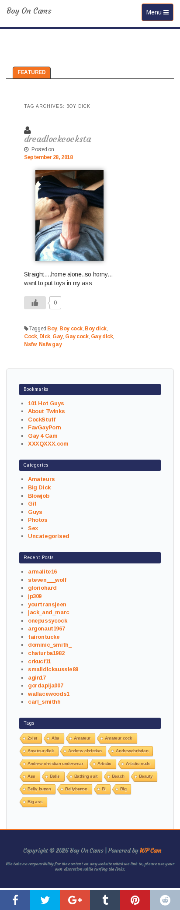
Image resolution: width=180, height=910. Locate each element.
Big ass (35, 801)
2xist (32, 738)
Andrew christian (84, 750)
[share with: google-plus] (75, 900)
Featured (31, 72)
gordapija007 (45, 685)
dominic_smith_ (49, 644)
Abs (55, 738)
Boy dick (96, 329)
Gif (32, 503)
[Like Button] (35, 302)
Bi (104, 788)
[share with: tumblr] (105, 900)
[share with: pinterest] (135, 900)
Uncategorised (48, 536)
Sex (33, 528)
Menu (159, 12)
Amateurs (41, 479)
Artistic (104, 763)
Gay (57, 336)
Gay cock (77, 336)
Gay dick (102, 336)
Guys (35, 512)
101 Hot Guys (46, 403)
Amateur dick (41, 750)
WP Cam (150, 850)
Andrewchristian (132, 750)
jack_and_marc (48, 612)
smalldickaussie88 (53, 669)
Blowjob (38, 495)
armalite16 (42, 571)
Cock (30, 336)
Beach (118, 776)
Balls (55, 776)
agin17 (36, 677)
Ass (31, 776)
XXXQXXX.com (48, 443)
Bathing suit (85, 776)
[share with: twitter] (45, 900)
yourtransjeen (47, 604)
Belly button (39, 788)
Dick (44, 336)
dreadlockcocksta (57, 138)
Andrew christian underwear (55, 763)
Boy (52, 329)
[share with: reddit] (165, 900)
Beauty (145, 776)
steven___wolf (47, 580)
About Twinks (46, 411)
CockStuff (41, 419)
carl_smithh (44, 701)
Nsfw (30, 344)
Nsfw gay (50, 344)
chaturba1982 (46, 653)
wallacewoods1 (48, 693)
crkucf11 (39, 661)
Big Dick (39, 487)
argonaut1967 (46, 628)
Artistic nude (138, 763)
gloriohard (42, 587)
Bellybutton (76, 788)
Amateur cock (118, 738)
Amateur (82, 738)
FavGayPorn (44, 427)
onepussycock (47, 620)
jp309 (35, 596)
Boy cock (71, 329)
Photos (37, 520)
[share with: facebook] (15, 900)
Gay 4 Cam (42, 435)
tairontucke (43, 637)
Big (123, 788)
